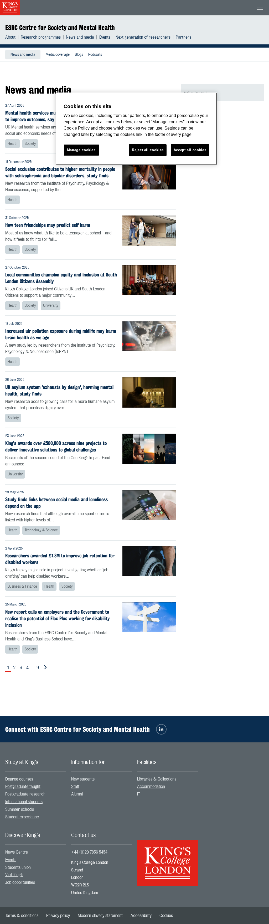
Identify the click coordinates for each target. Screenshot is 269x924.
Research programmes (41, 37)
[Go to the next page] (44, 667)
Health (12, 144)
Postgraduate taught (22, 786)
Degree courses (19, 779)
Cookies (166, 915)
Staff (75, 786)
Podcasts (95, 55)
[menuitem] (13, 37)
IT (138, 794)
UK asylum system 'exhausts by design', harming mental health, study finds (59, 390)
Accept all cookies (190, 150)
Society (30, 144)
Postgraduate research (25, 794)
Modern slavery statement (100, 915)
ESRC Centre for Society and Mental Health (60, 28)
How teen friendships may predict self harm (47, 225)
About (10, 37)
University (50, 305)
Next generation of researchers (143, 37)
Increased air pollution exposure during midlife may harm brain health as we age (60, 334)
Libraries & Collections (156, 779)
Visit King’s (14, 875)
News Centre (16, 852)
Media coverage (58, 55)
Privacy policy (58, 915)
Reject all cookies (148, 150)
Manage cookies (81, 150)
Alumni (77, 794)
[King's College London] (167, 858)
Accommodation (151, 786)
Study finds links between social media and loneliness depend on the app (56, 502)
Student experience (22, 817)
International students (24, 802)
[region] (136, 129)
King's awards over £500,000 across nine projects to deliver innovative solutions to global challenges (56, 446)
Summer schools (19, 809)
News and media (80, 37)
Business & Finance (22, 586)
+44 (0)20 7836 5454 (89, 852)
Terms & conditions (21, 915)
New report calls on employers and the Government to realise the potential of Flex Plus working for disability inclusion (57, 618)
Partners (183, 37)
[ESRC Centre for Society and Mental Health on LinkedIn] (161, 729)
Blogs (79, 55)
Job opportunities (20, 882)
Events (104, 37)
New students (83, 779)
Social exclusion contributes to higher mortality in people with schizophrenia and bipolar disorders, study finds (60, 172)
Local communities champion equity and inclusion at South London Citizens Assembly (61, 278)
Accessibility (141, 915)
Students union (18, 867)
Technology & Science (41, 530)
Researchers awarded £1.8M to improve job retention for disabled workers (60, 559)
